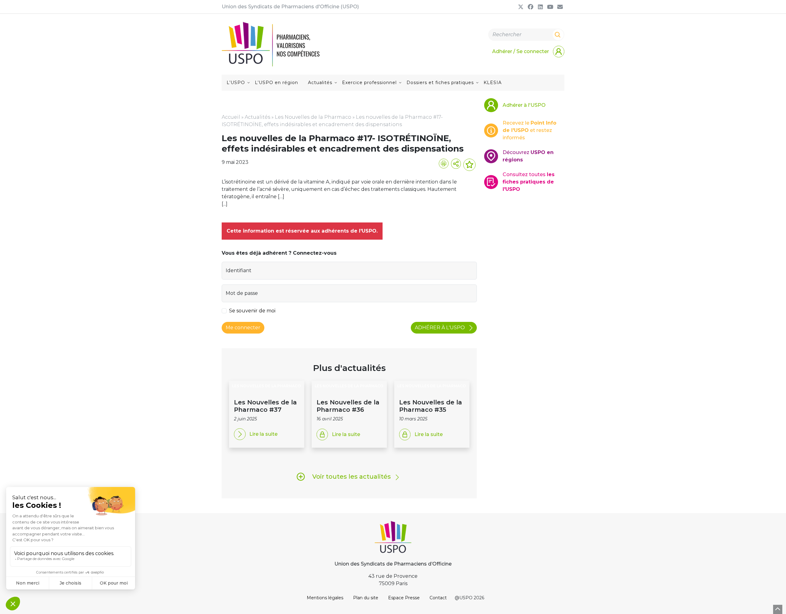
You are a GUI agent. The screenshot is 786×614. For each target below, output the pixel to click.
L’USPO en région (276, 82)
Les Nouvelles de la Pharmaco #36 (348, 406)
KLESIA (493, 82)
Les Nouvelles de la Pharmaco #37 (265, 406)
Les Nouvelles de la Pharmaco (313, 117)
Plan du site (365, 597)
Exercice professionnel (369, 82)
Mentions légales (325, 597)
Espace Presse (404, 597)
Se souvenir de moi (252, 311)
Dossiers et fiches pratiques (440, 82)
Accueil (231, 117)
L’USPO (236, 82)
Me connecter (243, 327)
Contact (438, 597)
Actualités (320, 82)
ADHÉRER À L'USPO (440, 327)
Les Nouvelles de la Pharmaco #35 (430, 406)
